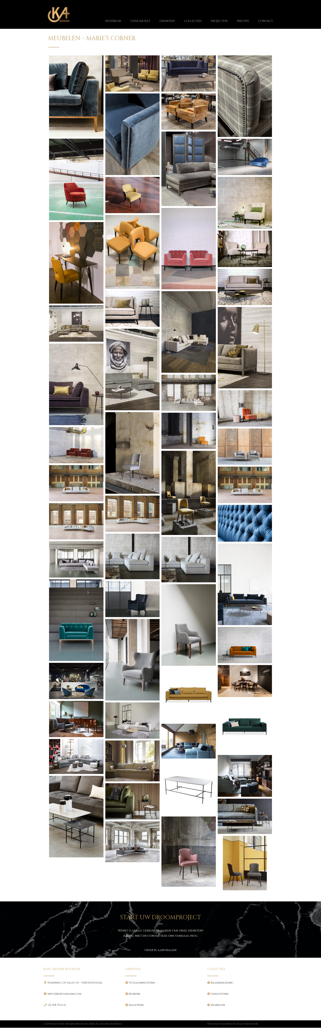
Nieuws (243, 21)
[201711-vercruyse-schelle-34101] (245, 485)
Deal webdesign (247, 1024)
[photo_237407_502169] (245, 863)
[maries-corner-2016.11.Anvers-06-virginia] (76, 559)
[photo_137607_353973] (188, 741)
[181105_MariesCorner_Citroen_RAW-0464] (132, 195)
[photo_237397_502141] (132, 801)
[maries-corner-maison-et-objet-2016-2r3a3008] (245, 681)
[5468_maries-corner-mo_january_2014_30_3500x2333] (188, 111)
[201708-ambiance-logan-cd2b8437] (76, 263)
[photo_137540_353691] (132, 720)
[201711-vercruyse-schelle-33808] (245, 447)
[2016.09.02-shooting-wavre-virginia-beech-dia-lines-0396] (76, 96)
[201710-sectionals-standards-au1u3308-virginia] (76, 384)
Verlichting (219, 994)
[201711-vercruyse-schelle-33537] (188, 393)
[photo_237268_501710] (188, 787)
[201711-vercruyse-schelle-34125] (76, 521)
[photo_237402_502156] (188, 851)
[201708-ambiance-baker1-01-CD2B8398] (188, 249)
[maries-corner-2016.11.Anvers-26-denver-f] (188, 625)
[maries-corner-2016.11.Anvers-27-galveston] (132, 660)
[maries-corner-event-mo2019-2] (76, 681)
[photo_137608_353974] (76, 756)
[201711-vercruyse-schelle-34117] (132, 514)
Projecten (219, 21)
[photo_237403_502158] (132, 841)
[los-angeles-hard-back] (132, 556)
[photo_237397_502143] (245, 816)
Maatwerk (136, 1005)
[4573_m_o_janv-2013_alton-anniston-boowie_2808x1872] (132, 73)
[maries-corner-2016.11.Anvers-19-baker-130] (76, 620)
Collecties (193, 21)
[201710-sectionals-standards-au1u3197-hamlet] (245, 348)
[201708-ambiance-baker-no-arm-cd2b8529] (245, 203)
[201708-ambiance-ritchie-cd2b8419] (245, 249)
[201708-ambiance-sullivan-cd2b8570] (132, 309)
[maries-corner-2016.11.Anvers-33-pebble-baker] (245, 645)
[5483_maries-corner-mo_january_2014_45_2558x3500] (188, 169)
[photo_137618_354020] (245, 776)
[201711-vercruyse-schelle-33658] (132, 453)
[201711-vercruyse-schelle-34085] (76, 483)
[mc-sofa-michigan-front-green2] (245, 726)
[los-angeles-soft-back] (188, 559)
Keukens (134, 994)
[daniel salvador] (245, 523)
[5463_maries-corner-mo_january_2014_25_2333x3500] (132, 134)
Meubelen (217, 1005)
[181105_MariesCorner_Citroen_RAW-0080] (76, 179)
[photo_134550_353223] (76, 719)
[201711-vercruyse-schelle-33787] (76, 445)
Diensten (167, 21)
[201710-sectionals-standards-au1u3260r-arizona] (132, 369)
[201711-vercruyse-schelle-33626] (245, 408)
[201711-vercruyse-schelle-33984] (188, 493)
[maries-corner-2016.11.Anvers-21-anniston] (132, 599)
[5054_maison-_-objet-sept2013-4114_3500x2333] (188, 73)
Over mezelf (140, 21)
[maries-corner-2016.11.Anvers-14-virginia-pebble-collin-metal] (245, 584)
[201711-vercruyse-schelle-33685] (188, 431)
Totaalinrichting (141, 982)
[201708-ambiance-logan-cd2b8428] (132, 252)
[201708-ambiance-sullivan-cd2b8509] (245, 287)
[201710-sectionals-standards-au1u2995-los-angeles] (188, 332)
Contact (265, 21)
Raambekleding (221, 982)
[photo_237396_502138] (76, 816)
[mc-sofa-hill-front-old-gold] (188, 695)
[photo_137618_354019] (132, 760)
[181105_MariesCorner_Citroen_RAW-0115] (245, 157)
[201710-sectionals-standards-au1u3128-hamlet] (76, 323)
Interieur (113, 21)
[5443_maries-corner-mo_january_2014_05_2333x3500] (245, 96)
